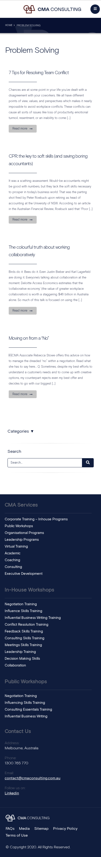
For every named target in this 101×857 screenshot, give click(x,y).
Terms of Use (17, 835)
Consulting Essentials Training (28, 709)
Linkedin (12, 793)
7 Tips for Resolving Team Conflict (39, 73)
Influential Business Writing (26, 716)
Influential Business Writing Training (33, 618)
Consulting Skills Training (24, 638)
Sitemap (41, 828)
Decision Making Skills (22, 658)
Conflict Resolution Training (26, 624)
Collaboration (15, 665)
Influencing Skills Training (25, 703)
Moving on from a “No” (29, 338)
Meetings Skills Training (23, 645)
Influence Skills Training (23, 611)
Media (24, 828)
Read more (19, 128)
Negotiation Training (21, 604)
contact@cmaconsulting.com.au (32, 778)
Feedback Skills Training (24, 631)
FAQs (10, 828)
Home (8, 25)
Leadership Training (20, 652)
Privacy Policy (65, 828)
